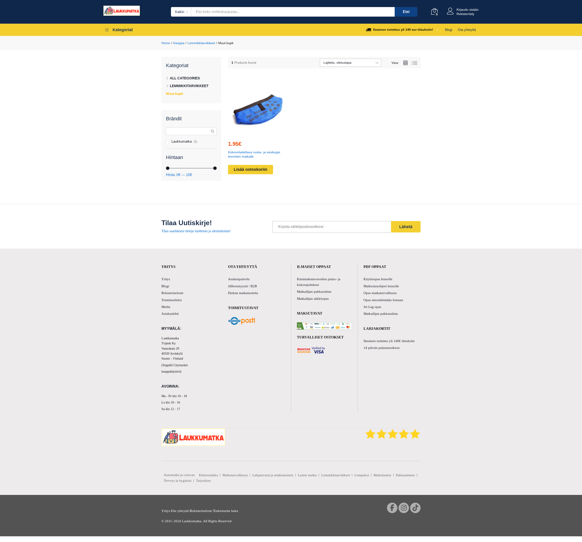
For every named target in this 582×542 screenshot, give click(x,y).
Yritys (165, 279)
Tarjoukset (203, 480)
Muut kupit (174, 94)
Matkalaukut (382, 475)
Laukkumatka (181, 141)
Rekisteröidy (465, 14)
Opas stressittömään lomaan (383, 300)
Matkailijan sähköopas (313, 298)
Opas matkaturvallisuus (380, 293)
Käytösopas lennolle (378, 279)
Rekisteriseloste (172, 293)
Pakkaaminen (405, 475)
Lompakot (361, 475)
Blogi (448, 30)
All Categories (185, 78)
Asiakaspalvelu (239, 279)
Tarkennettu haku (225, 511)
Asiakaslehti (170, 313)
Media (165, 307)
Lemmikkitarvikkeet (189, 86)
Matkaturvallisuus (235, 475)
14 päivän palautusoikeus (382, 348)
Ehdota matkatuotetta (243, 293)
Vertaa (268, 134)
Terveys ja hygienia (177, 480)
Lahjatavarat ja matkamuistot (272, 475)
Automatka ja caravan (179, 475)
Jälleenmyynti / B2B (242, 286)
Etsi (406, 12)
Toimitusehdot (171, 300)
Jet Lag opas (372, 307)
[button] (247, 134)
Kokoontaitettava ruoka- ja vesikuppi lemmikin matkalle (254, 154)
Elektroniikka (208, 475)
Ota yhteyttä (467, 30)
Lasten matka (307, 475)
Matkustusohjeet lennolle (381, 286)
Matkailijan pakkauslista (314, 291)
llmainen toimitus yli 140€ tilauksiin (389, 341)
